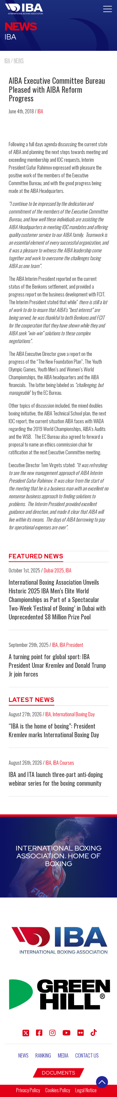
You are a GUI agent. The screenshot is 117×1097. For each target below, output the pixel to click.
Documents (58, 1072)
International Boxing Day (73, 714)
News (23, 1055)
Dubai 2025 (54, 570)
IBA (40, 111)
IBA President (71, 644)
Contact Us (87, 1055)
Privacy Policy (28, 1090)
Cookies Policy (57, 1090)
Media (63, 1055)
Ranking (43, 1055)
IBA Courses (63, 762)
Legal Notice (86, 1090)
